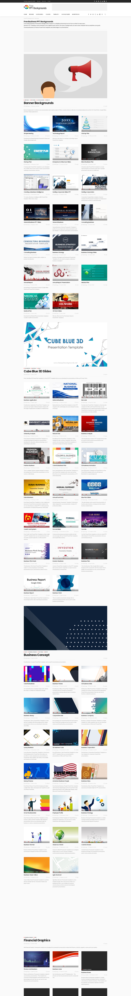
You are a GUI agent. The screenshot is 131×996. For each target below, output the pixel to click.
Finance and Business (30, 969)
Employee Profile (58, 813)
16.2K (106, 531)
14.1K (106, 499)
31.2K (48, 563)
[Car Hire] (94, 519)
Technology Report (59, 133)
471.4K (48, 718)
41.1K (77, 135)
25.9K (106, 749)
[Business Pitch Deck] (37, 551)
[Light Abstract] (65, 865)
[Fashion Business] (37, 456)
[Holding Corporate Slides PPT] (65, 182)
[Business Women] (37, 835)
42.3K (77, 815)
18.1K (106, 436)
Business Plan (85, 561)
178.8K (76, 749)
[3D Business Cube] (65, 738)
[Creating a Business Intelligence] (37, 182)
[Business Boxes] (94, 961)
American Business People (61, 781)
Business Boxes (86, 972)
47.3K (77, 686)
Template (55, 14)
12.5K (77, 224)
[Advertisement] (79, 7)
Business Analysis (86, 434)
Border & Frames (34, 742)
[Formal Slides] (65, 519)
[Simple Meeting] (37, 124)
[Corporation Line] (65, 706)
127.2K (48, 135)
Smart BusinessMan (30, 813)
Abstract (34, 368)
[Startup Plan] (94, 124)
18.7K (48, 254)
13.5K (106, 106)
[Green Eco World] (65, 835)
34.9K (106, 563)
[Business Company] (94, 706)
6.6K (106, 975)
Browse (38, 1)
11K (49, 531)
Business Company (87, 715)
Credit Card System (30, 529)
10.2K (77, 313)
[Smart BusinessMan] (37, 803)
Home (25, 14)
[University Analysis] (37, 424)
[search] (105, 14)
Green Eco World (58, 845)
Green (103, 712)
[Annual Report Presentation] (65, 273)
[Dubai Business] (37, 487)
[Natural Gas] (65, 424)
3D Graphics (57, 130)
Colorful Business (29, 684)
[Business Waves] (65, 674)
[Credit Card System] (37, 519)
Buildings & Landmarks (64, 219)
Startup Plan (85, 133)
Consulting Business (87, 222)
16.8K (48, 468)
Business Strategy (58, 252)
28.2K (48, 402)
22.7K (77, 402)
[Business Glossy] (37, 706)
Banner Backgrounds (39, 103)
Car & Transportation (67, 430)
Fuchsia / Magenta (99, 525)
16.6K (77, 563)
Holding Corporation (87, 192)
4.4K (106, 254)
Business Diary (85, 781)
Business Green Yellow (31, 875)
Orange (56, 680)
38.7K (106, 374)
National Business (58, 400)
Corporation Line (58, 715)
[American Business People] (65, 771)
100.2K (48, 783)
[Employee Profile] (65, 803)
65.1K (77, 971)
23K (77, 254)
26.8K (48, 595)
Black (55, 219)
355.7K (76, 531)
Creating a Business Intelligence (34, 192)
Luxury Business (28, 747)
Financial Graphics (37, 940)
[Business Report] (37, 583)
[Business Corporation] (94, 738)
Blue (27, 130)
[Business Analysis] (94, 424)
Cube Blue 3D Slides (37, 371)
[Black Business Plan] (94, 152)
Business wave (57, 969)
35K (49, 164)
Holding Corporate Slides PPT (62, 192)
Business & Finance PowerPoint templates (39, 27)
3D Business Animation (88, 465)
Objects (37, 462)
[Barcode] (94, 390)
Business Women (29, 845)
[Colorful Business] (37, 674)
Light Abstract (57, 875)
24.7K (106, 164)
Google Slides (66, 14)
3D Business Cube (58, 747)
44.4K (48, 971)
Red (36, 279)
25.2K (106, 194)
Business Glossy (29, 715)
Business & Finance (30, 249)
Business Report (29, 593)
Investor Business (58, 561)
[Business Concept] (65, 628)
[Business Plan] (94, 551)
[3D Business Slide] (94, 674)
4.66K (77, 164)
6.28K (48, 847)
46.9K (106, 718)
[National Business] (65, 390)
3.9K (77, 285)
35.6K (48, 815)
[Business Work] (65, 583)
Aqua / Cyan (99, 462)
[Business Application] (37, 390)
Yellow (56, 462)
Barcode (84, 400)
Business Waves (58, 684)
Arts (55, 589)
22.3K (106, 815)
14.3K (77, 783)
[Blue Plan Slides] (94, 487)
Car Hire (83, 529)
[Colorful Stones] (94, 835)
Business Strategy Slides (89, 252)
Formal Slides (57, 529)
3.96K (106, 224)
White (76, 494)
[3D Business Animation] (94, 456)
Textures (101, 744)
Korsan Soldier (86, 975)
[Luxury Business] (37, 738)
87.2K (48, 877)
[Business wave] (65, 959)
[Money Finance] (37, 771)
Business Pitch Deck (30, 561)
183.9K (76, 595)
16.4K (48, 285)
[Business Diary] (94, 771)
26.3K (106, 468)
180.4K (105, 686)
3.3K (106, 135)
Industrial (56, 744)
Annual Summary (58, 497)
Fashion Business (29, 465)
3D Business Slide (86, 684)
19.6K (106, 402)
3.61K (48, 224)
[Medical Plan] (94, 273)
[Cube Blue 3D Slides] (65, 344)
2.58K (106, 285)
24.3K (48, 436)
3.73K (48, 194)
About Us (44, 1)
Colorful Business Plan (59, 465)
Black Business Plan (87, 162)
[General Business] (65, 212)
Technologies (68, 130)
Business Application (30, 400)
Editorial (99, 494)
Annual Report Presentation (61, 282)
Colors (48, 14)
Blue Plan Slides (86, 497)
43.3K (48, 749)
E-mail (49, 1)
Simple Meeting (28, 133)
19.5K (48, 499)
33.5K (77, 847)
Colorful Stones (86, 845)
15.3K (106, 658)
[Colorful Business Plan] (65, 456)
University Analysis (29, 434)
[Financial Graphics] (65, 913)
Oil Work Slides (57, 311)
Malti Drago (27, 106)
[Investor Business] (65, 551)
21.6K (106, 783)
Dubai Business (28, 497)
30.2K (48, 686)
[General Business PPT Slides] (37, 212)
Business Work (57, 593)
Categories (39, 14)
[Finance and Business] (37, 959)
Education (45, 430)
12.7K (48, 313)
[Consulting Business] (94, 212)
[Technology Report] (65, 124)
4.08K (77, 194)
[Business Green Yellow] (37, 865)
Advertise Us (75, 14)
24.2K (77, 718)
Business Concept (36, 655)
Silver (74, 249)
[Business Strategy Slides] (94, 243)
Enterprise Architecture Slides (62, 162)
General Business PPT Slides (32, 222)
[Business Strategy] (65, 243)
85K (77, 877)
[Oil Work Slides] (65, 301)
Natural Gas (56, 434)
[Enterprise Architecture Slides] (65, 152)
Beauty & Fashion (29, 462)
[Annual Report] (37, 273)
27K (77, 436)
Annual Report (28, 282)
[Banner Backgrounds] (65, 76)
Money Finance (28, 781)
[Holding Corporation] (94, 182)
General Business (58, 222)
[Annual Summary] (65, 487)
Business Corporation (88, 747)
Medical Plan (85, 282)
